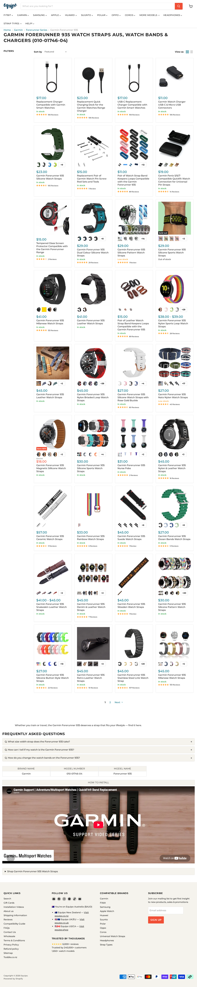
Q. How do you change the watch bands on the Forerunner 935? (42, 757)
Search (7, 898)
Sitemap (8, 953)
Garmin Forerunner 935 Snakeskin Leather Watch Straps (51, 607)
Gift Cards (9, 902)
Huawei (70, 15)
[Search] (179, 6)
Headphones (172, 15)
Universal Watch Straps (112, 936)
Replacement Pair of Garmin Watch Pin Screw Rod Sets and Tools (91, 178)
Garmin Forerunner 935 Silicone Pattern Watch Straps (131, 252)
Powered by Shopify (13, 978)
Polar (101, 15)
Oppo (115, 15)
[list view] (191, 52)
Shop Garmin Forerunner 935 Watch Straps (32, 871)
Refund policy (11, 948)
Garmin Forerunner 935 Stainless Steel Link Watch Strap (133, 678)
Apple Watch (107, 911)
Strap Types (12, 23)
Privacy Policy (11, 944)
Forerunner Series (36, 30)
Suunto (86, 15)
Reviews (8, 919)
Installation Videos (14, 907)
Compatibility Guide (14, 923)
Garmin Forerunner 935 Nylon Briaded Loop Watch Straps (93, 397)
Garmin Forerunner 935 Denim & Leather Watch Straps (91, 607)
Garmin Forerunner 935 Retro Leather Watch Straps (91, 678)
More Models (148, 15)
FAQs (7, 928)
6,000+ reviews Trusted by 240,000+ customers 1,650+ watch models (69, 947)
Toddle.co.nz (10, 957)
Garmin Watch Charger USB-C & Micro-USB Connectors (172, 104)
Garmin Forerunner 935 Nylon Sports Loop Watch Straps (173, 323)
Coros (129, 15)
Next (118, 702)
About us (9, 911)
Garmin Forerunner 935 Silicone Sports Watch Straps (172, 252)
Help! (29, 23)
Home (7, 30)
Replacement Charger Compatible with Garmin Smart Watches (50, 104)
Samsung (39, 15)
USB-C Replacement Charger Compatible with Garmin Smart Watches (132, 104)
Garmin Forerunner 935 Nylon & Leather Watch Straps (172, 468)
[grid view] (187, 52)
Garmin (22, 15)
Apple (55, 15)
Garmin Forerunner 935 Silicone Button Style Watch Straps (52, 678)
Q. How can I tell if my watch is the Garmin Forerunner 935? (39, 749)
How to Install (98, 782)
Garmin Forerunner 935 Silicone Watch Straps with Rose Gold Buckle (133, 397)
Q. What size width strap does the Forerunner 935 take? (37, 741)
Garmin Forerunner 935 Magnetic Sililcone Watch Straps (51, 468)
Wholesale (9, 936)
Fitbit (8, 15)
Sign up (156, 919)
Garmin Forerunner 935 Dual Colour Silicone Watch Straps (93, 252)
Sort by (38, 52)
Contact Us (10, 932)
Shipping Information (15, 915)
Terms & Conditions (14, 940)
